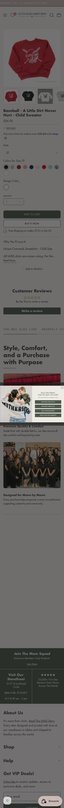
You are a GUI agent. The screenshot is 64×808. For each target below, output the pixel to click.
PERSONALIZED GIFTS (48, 402)
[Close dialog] (62, 387)
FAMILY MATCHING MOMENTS (48, 415)
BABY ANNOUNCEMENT (48, 410)
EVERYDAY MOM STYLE (48, 406)
